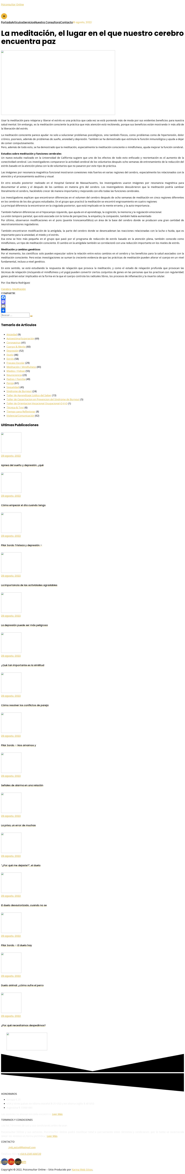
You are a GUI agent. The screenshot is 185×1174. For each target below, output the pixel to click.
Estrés (10, 358)
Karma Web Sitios (82, 1169)
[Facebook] (92, 297)
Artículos (17, 22)
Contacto (66, 22)
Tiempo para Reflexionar (21, 411)
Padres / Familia (16, 379)
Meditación (19, 289)
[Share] (92, 310)
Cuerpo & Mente (16, 346)
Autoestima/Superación (20, 338)
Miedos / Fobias (16, 371)
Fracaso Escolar (16, 362)
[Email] (92, 306)
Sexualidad (13, 387)
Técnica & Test (15, 407)
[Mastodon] (92, 302)
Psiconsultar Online (12, 4)
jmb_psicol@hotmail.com (22, 1147)
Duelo (10, 354)
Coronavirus (14, 342)
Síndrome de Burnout (19, 391)
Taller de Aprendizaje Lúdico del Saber (29, 395)
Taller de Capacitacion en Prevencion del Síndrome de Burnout (43, 399)
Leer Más (57, 1114)
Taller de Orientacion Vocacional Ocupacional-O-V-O (37, 403)
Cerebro (6, 289)
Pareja (10, 383)
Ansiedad (12, 334)
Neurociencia (14, 375)
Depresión (13, 350)
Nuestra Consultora (47, 22)
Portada (6, 22)
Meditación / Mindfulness (21, 367)
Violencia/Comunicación (20, 415)
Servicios (29, 22)
